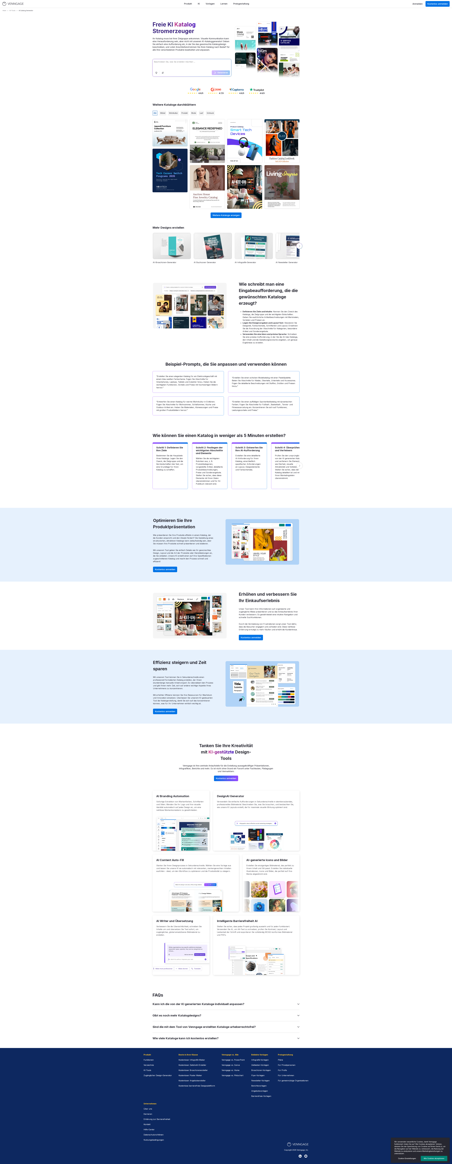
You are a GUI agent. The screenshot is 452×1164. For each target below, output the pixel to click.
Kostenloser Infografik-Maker (192, 1060)
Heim (4, 10)
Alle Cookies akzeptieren (434, 1158)
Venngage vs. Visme (230, 1070)
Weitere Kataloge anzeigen (226, 215)
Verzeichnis (149, 1065)
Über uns (148, 1109)
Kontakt (147, 1124)
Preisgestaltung (241, 3)
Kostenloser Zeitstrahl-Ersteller (192, 1065)
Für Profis (282, 1070)
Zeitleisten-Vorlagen (260, 1065)
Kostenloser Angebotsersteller (192, 1080)
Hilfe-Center (149, 1129)
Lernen (223, 3)
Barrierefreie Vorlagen (261, 1096)
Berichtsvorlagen (258, 1086)
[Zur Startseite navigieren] (13, 4)
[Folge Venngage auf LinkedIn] (300, 1156)
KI (199, 3)
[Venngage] (297, 1144)
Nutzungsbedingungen (154, 1140)
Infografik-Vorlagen (260, 1060)
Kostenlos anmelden (437, 4)
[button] (156, 72)
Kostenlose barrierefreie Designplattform (197, 1086)
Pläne (280, 1060)
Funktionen (149, 1060)
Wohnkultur (173, 113)
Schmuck (210, 113)
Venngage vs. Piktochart (232, 1075)
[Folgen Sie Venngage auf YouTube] (305, 1156)
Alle (155, 113)
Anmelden (417, 4)
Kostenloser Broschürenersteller (193, 1070)
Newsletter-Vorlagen (260, 1080)
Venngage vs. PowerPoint (233, 1060)
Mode (193, 113)
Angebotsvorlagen (259, 1091)
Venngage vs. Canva (231, 1065)
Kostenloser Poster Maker (190, 1075)
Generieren (222, 72)
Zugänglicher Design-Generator (158, 1075)
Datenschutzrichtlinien (153, 1135)
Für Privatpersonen (286, 1065)
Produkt (188, 3)
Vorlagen (210, 3)
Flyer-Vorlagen (257, 1075)
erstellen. (170, 133)
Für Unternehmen (286, 1075)
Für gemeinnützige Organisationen (293, 1080)
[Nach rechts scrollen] (299, 246)
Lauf (201, 113)
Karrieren (148, 1114)
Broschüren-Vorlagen (261, 1070)
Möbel (162, 113)
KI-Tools (12, 10)
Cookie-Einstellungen (407, 1158)
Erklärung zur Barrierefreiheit (157, 1119)
